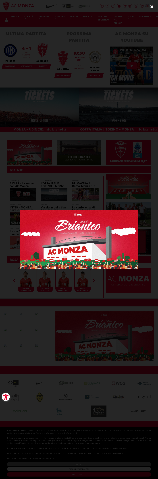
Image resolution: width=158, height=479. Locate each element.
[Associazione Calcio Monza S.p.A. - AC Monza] (79, 239)
